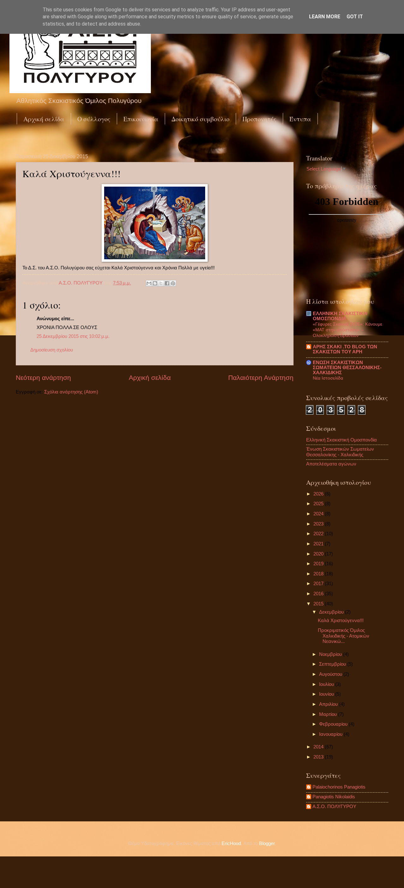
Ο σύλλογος (93, 119)
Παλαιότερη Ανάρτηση (261, 377)
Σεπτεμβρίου (333, 664)
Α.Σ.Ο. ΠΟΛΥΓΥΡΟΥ (334, 806)
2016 (319, 593)
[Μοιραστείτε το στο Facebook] (167, 283)
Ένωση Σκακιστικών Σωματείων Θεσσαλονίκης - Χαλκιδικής (340, 452)
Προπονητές (259, 119)
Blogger (267, 843)
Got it (355, 17)
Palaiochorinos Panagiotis (338, 786)
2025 (319, 503)
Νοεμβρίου (331, 654)
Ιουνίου (327, 694)
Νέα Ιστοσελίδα (328, 378)
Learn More (324, 17)
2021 (319, 543)
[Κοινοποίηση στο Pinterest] (173, 283)
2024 (319, 513)
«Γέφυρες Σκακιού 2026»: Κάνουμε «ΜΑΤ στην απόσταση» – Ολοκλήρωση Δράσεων (347, 329)
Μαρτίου (328, 714)
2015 (319, 603)
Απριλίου (329, 704)
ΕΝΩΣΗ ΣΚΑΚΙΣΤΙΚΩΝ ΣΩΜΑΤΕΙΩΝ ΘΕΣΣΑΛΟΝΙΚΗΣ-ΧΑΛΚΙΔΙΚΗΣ (347, 367)
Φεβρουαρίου (334, 724)
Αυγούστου (331, 674)
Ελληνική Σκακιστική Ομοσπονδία (341, 439)
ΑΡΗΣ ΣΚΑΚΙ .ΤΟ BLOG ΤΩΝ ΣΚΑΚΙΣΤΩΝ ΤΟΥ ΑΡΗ (345, 349)
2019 (319, 563)
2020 (319, 553)
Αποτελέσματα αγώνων (331, 463)
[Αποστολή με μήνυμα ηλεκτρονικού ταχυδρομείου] (149, 283)
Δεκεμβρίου (332, 612)
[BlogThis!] (155, 283)
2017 (319, 583)
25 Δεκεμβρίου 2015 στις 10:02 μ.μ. (73, 336)
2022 (319, 533)
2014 (319, 746)
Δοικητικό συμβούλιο (200, 119)
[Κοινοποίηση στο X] (161, 283)
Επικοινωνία (140, 119)
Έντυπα (300, 119)
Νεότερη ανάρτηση (43, 377)
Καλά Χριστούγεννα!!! (341, 620)
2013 (319, 756)
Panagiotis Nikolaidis (333, 796)
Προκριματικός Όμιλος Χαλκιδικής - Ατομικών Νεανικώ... (343, 636)
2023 (319, 523)
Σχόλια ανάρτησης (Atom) (71, 391)
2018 (319, 573)
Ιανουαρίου (331, 734)
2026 (319, 493)
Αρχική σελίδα (43, 119)
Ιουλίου (327, 684)
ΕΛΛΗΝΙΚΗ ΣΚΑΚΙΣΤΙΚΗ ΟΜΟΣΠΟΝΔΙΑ (340, 316)
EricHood (231, 843)
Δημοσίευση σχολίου (51, 349)
